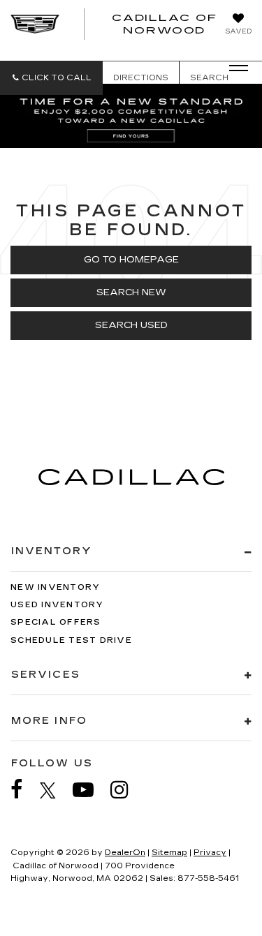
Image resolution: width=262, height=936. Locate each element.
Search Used (131, 325)
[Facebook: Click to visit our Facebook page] (23, 789)
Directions (140, 77)
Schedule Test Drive (71, 640)
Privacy (210, 852)
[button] (51, 78)
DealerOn (125, 852)
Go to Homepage (131, 259)
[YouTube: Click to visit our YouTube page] (90, 789)
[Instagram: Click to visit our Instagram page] (126, 789)
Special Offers (55, 622)
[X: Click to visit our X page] (55, 790)
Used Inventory (57, 604)
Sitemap (169, 852)
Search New (131, 292)
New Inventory (55, 587)
